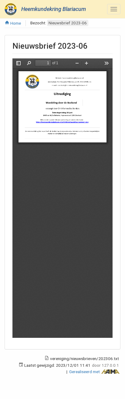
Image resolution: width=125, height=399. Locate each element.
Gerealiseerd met (85, 371)
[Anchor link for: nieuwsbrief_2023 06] (92, 45)
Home (15, 23)
